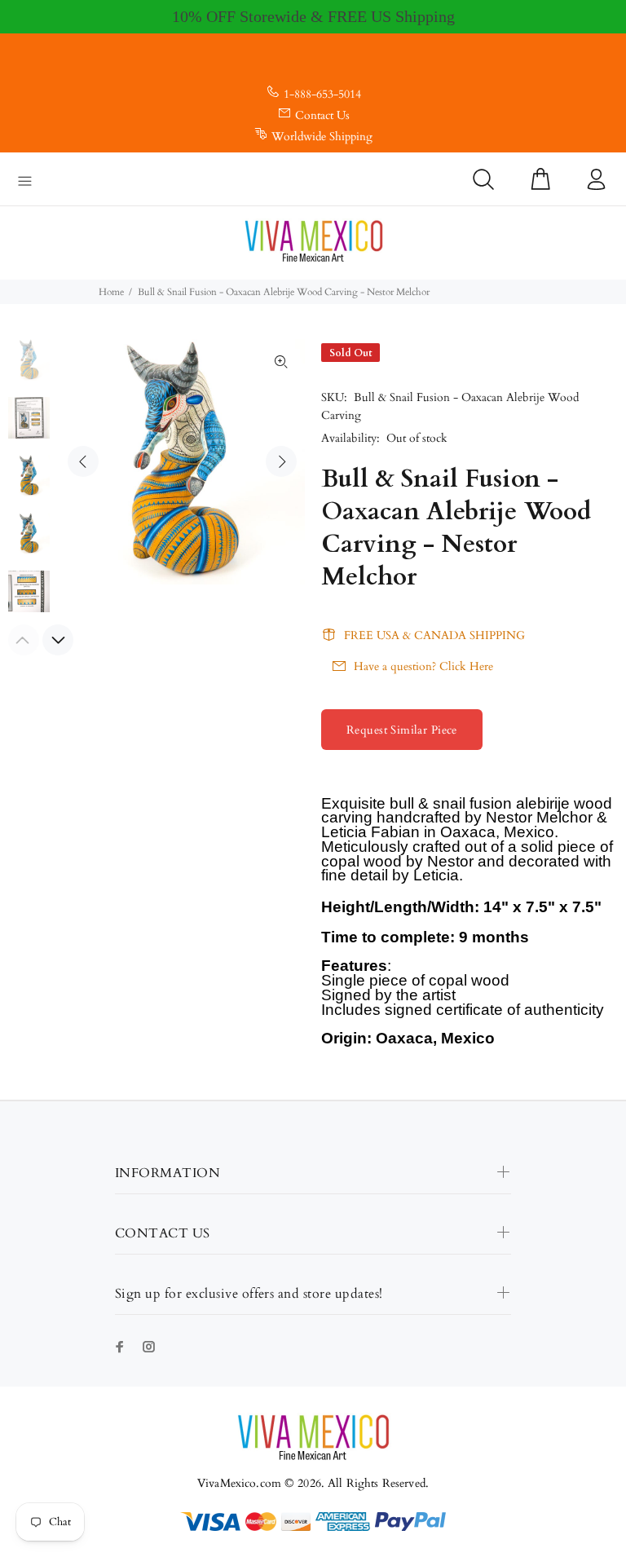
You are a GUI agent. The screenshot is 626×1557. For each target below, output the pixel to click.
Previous (83, 461)
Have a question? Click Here (423, 666)
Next (281, 461)
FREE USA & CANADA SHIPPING (434, 635)
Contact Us (322, 115)
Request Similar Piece (401, 730)
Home (111, 291)
